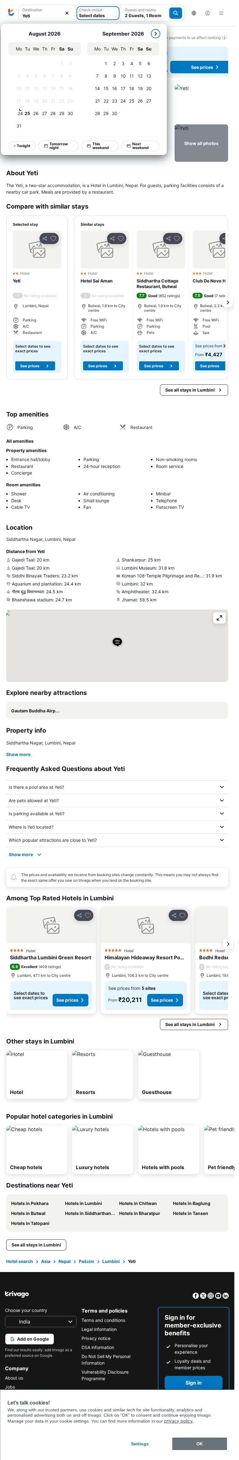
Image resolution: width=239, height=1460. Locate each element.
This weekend (100, 146)
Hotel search (19, 1261)
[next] (155, 33)
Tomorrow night (58, 146)
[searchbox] (46, 15)
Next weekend (140, 146)
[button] (47, 13)
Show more (18, 754)
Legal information (99, 1329)
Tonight (23, 145)
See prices (30, 366)
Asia (45, 1261)
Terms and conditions (103, 1320)
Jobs (10, 1387)
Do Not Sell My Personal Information (106, 1360)
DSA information (98, 1347)
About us (14, 1377)
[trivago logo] (11, 13)
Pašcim (86, 1261)
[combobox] (47, 13)
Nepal (65, 1261)
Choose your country (26, 1310)
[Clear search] (67, 13)
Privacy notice (96, 1338)
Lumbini (111, 1261)
